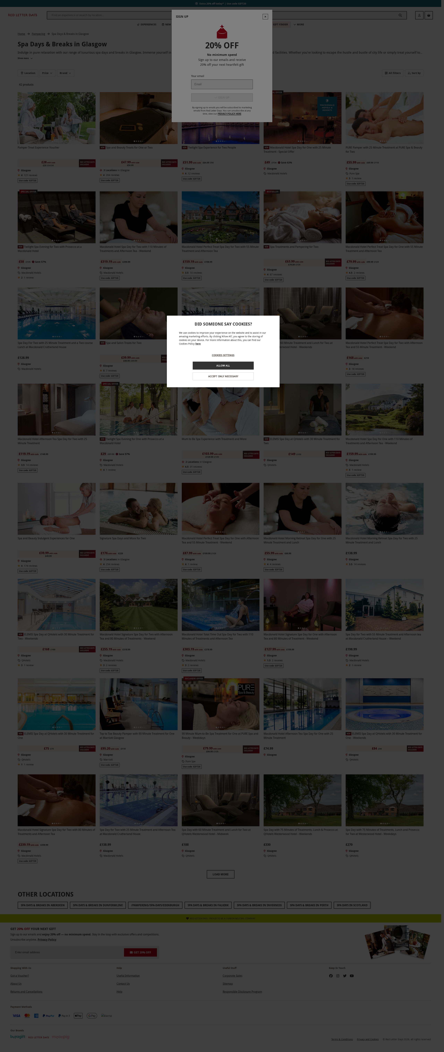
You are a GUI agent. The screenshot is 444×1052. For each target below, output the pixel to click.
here (198, 343)
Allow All (223, 365)
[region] (223, 351)
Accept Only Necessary (223, 376)
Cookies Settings (223, 355)
